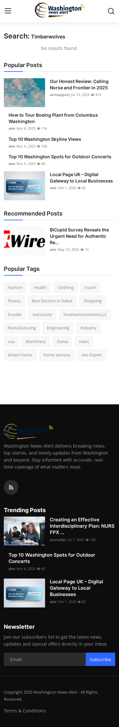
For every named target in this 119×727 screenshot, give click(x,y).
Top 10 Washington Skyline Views (45, 139)
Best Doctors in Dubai (52, 301)
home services (56, 355)
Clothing (66, 287)
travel (90, 287)
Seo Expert (92, 355)
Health (40, 287)
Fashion (15, 287)
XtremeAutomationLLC (85, 314)
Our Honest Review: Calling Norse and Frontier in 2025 (79, 84)
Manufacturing (22, 328)
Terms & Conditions (25, 711)
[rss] (11, 487)
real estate (42, 314)
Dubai (62, 341)
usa (11, 341)
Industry (88, 328)
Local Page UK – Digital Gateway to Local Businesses (81, 177)
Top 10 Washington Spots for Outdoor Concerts (60, 156)
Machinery (36, 341)
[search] (111, 11)
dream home (20, 355)
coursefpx (58, 539)
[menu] (8, 11)
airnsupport (60, 94)
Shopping (92, 301)
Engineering (58, 328)
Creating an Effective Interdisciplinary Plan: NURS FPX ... (82, 526)
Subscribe (100, 659)
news (84, 341)
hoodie (14, 314)
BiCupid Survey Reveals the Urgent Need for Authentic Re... (79, 236)
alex (12, 128)
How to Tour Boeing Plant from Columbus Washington (53, 118)
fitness (14, 301)
